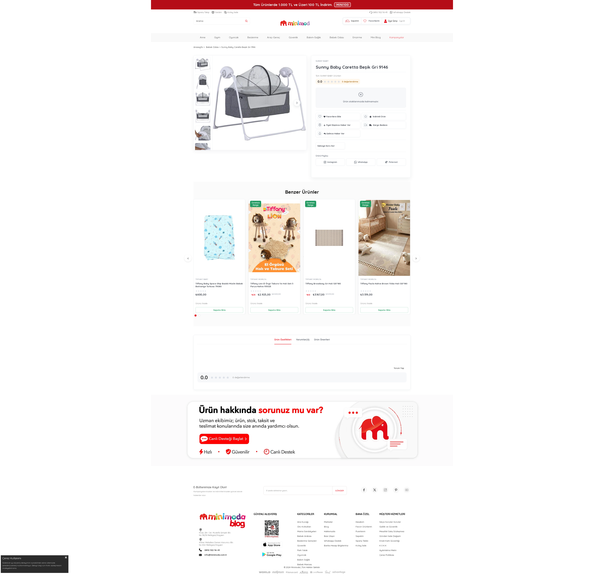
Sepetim (360, 536)
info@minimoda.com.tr (215, 555)
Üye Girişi (392, 21)
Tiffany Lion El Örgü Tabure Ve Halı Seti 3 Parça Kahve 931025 (271, 285)
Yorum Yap (399, 368)
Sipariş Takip (203, 12)
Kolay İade (232, 12)
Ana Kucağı (302, 522)
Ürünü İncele (201, 303)
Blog (326, 526)
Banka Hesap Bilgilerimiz (336, 545)
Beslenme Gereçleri (307, 541)
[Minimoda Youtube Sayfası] (407, 490)
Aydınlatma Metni (387, 550)
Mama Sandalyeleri (306, 531)
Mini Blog (376, 37)
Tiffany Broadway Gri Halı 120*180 (323, 283)
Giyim (217, 37)
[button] (195, 315)
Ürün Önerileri (322, 339)
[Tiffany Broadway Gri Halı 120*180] (329, 237)
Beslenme (252, 37)
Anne (202, 37)
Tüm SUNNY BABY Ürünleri (328, 75)
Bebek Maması (304, 564)
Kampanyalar (396, 37)
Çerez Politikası (386, 555)
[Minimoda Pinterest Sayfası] (396, 490)
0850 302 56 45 (380, 12)
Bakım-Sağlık (314, 37)
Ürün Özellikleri (282, 339)
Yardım (218, 12)
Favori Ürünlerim (364, 526)
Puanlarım (360, 531)
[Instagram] (330, 162)
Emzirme (357, 37)
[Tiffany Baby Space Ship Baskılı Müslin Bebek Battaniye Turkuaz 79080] (219, 237)
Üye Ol (402, 21)
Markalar (328, 522)
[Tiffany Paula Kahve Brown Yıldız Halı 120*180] (384, 237)
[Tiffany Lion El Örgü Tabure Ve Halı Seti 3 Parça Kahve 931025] (274, 237)
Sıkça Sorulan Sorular (390, 522)
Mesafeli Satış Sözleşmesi (391, 531)
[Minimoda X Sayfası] (375, 490)
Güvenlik (293, 37)
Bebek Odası (337, 37)
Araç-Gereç (273, 37)
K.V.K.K (382, 545)
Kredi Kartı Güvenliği (389, 541)
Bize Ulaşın (329, 536)
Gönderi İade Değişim (390, 536)
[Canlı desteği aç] (302, 430)
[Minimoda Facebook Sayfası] (364, 490)
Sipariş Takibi (362, 541)
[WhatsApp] (360, 162)
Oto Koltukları (304, 526)
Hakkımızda (329, 531)
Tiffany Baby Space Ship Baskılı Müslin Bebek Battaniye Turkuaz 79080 (219, 285)
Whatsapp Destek (402, 12)
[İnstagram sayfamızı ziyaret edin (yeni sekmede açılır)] (385, 490)
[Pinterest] (391, 162)
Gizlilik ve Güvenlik (388, 526)
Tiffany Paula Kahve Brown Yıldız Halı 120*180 (383, 283)
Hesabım (360, 522)
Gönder (339, 490)
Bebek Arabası (304, 536)
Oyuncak (234, 37)
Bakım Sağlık (303, 559)
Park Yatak (302, 550)
